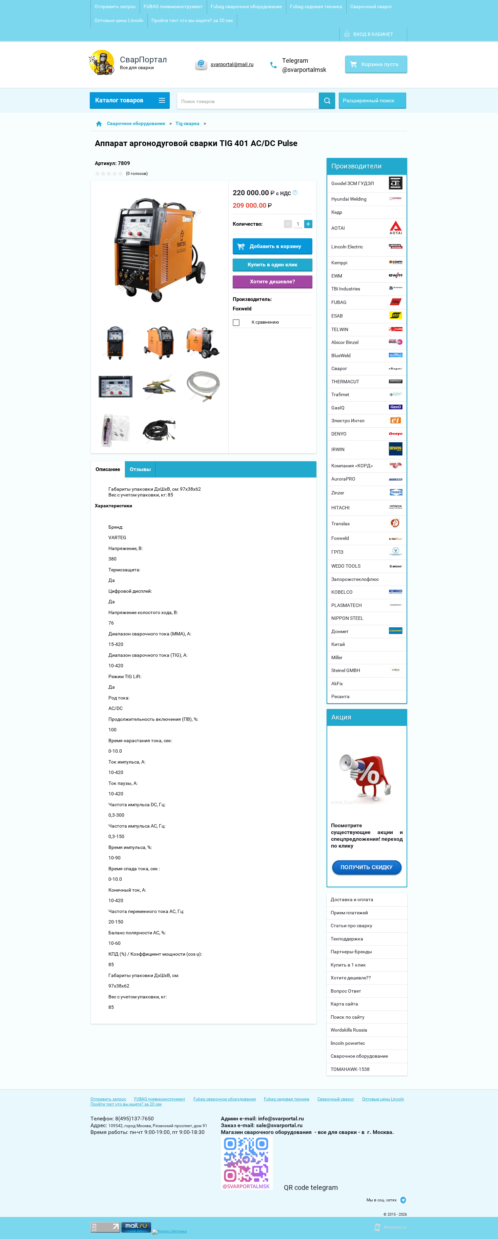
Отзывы (140, 469)
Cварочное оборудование (136, 123)
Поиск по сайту (348, 1017)
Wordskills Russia (349, 1030)
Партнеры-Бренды (351, 951)
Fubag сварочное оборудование (246, 6)
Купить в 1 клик (348, 965)
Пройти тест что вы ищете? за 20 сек (192, 20)
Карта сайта (344, 1004)
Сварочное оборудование (359, 1056)
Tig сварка (187, 123)
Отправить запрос (115, 6)
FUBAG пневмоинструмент (173, 6)
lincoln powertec (348, 1043)
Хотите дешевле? (272, 281)
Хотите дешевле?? (351, 977)
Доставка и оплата (352, 899)
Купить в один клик (272, 264)
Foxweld (242, 309)
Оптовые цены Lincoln (119, 20)
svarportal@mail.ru (232, 64)
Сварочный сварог (371, 6)
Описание (108, 469)
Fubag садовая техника (316, 6)
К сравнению (265, 322)
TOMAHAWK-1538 (350, 1069)
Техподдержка (347, 938)
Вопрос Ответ (346, 991)
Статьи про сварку (351, 925)
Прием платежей (349, 912)
